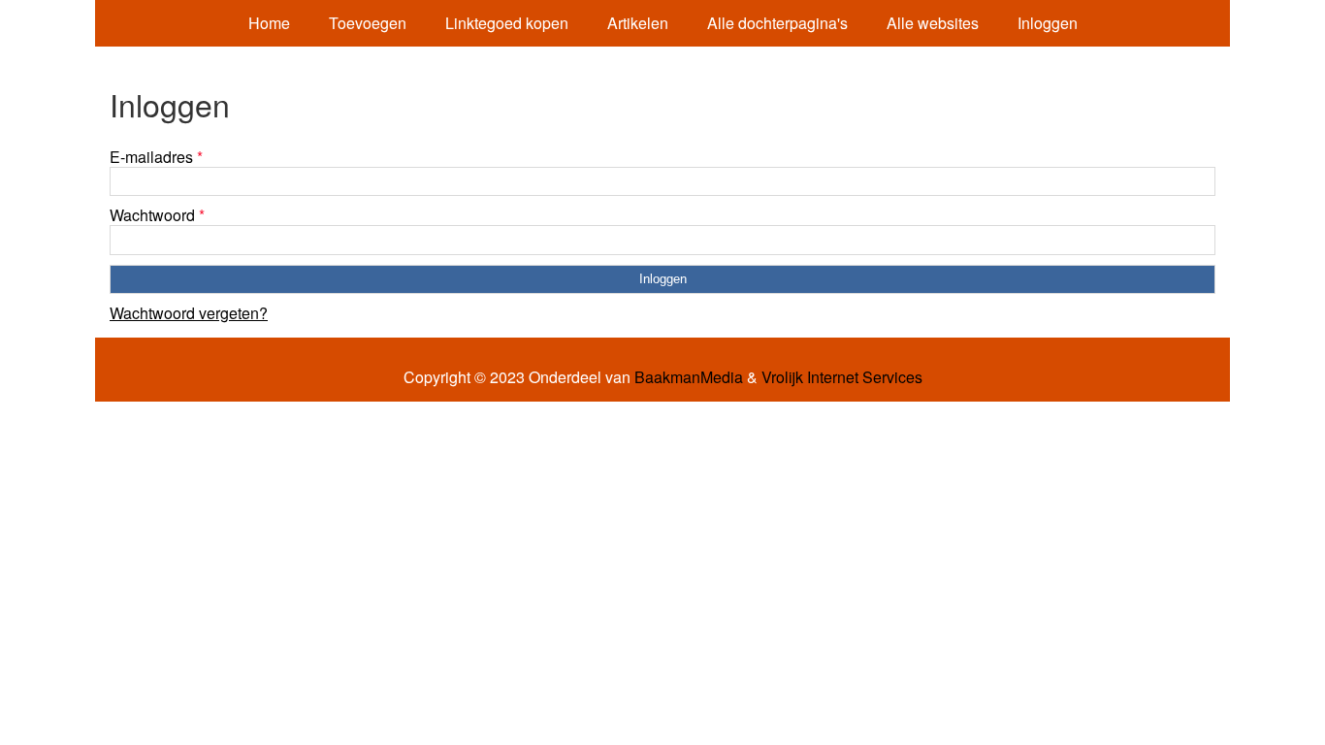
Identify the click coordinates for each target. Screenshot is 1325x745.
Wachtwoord (157, 215)
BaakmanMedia (688, 377)
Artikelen (637, 23)
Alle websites (933, 23)
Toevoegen (367, 23)
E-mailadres (156, 157)
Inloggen (1048, 23)
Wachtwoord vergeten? (189, 313)
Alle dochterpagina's (777, 23)
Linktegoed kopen (506, 23)
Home (269, 23)
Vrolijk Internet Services (841, 377)
